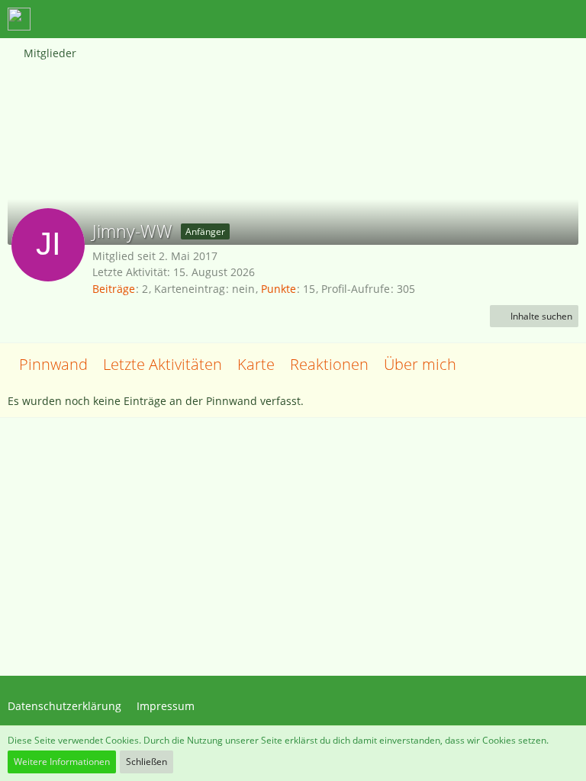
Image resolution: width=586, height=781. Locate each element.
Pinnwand (53, 364)
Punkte (278, 288)
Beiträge (113, 288)
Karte (256, 364)
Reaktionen (329, 364)
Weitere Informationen (62, 761)
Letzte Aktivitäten (162, 364)
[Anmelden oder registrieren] (528, 19)
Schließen (146, 761)
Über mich (420, 364)
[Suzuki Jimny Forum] (19, 19)
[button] (490, 19)
